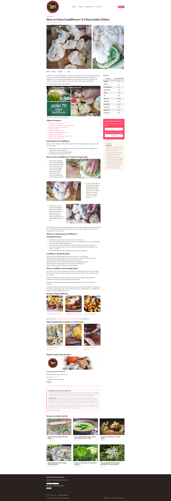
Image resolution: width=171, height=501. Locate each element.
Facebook (60, 71)
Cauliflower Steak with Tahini (53, 314)
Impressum (122, 498)
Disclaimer (106, 498)
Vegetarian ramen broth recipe (73, 314)
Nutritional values (53, 129)
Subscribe (121, 6)
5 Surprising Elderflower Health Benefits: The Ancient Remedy (110, 463)
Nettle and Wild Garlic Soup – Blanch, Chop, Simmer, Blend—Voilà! (85, 437)
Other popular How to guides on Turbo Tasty (60, 136)
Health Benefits (89, 6)
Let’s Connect (98, 6)
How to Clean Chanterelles (72, 347)
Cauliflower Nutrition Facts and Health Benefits (68, 319)
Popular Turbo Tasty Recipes (56, 138)
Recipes (74, 6)
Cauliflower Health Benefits (56, 130)
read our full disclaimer (63, 495)
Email (68, 71)
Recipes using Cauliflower (55, 134)
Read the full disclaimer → (54, 410)
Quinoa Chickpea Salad (90, 314)
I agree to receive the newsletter (56, 379)
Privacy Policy (114, 498)
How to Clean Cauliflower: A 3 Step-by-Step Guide (61, 125)
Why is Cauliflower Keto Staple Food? (58, 132)
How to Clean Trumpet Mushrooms (89, 348)
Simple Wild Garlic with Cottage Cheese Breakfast (57, 463)
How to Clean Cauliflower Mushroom (52, 348)
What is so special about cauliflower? (58, 127)
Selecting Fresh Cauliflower (56, 123)
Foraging (80, 6)
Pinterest (53, 71)
